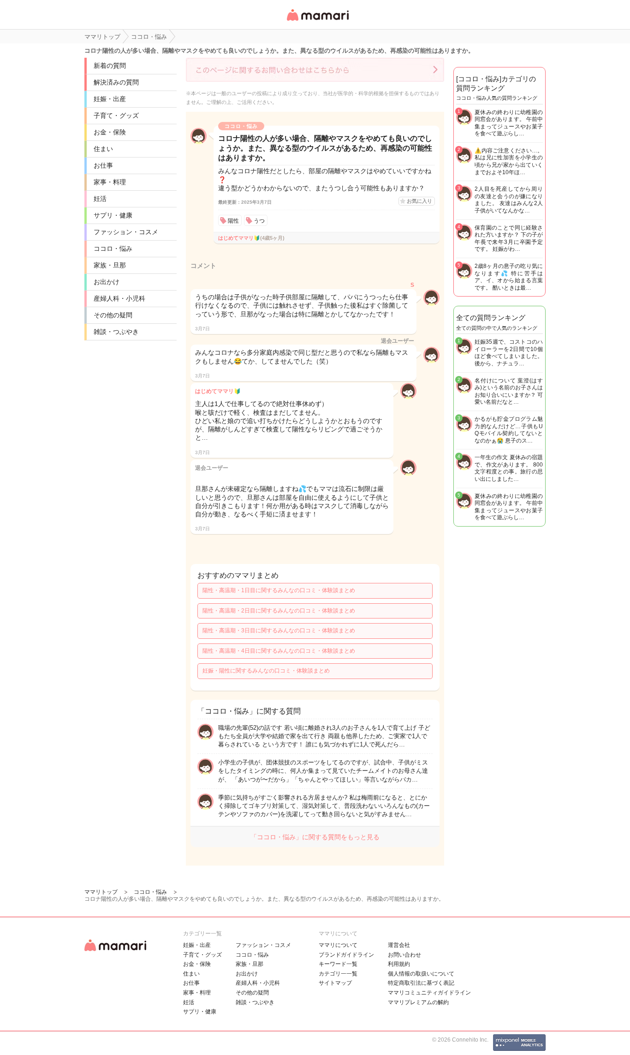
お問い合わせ (404, 955)
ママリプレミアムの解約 (418, 1002)
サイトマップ (335, 983)
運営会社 (399, 945)
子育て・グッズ (116, 115)
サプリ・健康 (113, 215)
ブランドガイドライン (346, 955)
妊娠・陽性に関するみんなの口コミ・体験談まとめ (266, 670)
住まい (103, 148)
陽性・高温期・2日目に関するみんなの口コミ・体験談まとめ (278, 610)
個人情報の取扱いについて (421, 973)
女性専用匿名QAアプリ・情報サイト (317, 21)
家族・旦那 (110, 265)
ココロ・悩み (113, 248)
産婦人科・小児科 (119, 298)
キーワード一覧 (338, 964)
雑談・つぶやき (116, 331)
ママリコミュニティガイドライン (429, 992)
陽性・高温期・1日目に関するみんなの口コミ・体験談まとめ (278, 590)
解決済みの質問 (116, 82)
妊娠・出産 (110, 99)
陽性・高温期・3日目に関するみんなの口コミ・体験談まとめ (278, 630)
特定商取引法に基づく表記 (421, 983)
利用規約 (399, 964)
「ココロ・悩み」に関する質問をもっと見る (315, 837)
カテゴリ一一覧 (338, 973)
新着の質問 (110, 65)
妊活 (100, 198)
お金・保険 (110, 132)
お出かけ (106, 281)
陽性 (233, 221)
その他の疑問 (113, 315)
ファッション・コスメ (126, 232)
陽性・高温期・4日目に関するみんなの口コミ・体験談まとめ (278, 651)
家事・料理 (110, 182)
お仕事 (103, 165)
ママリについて (338, 945)
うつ (259, 221)
